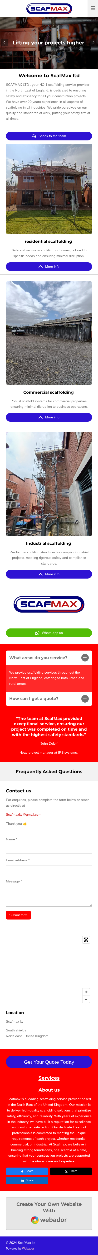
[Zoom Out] (86, 999)
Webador (28, 1248)
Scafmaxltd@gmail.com (23, 814)
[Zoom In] (86, 992)
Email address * (17, 860)
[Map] (49, 969)
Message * (14, 881)
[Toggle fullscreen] (86, 939)
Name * (11, 839)
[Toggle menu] (93, 8)
